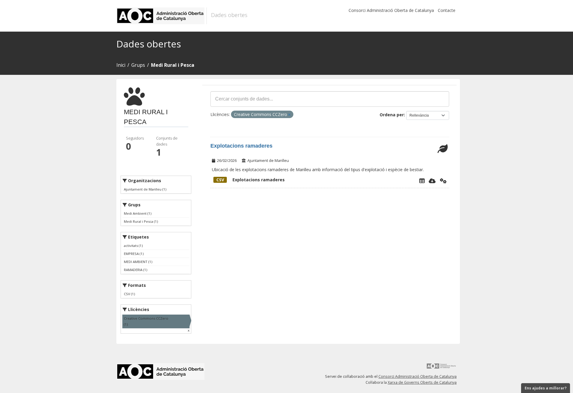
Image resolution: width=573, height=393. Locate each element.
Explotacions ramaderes (241, 146)
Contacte (446, 10)
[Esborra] (289, 114)
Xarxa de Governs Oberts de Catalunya (422, 382)
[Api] (443, 180)
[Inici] (161, 15)
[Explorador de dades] (422, 180)
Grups (138, 65)
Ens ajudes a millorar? (545, 388)
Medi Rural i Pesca (172, 65)
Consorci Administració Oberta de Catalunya (391, 10)
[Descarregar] (432, 180)
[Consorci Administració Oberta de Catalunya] (441, 368)
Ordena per (392, 114)
